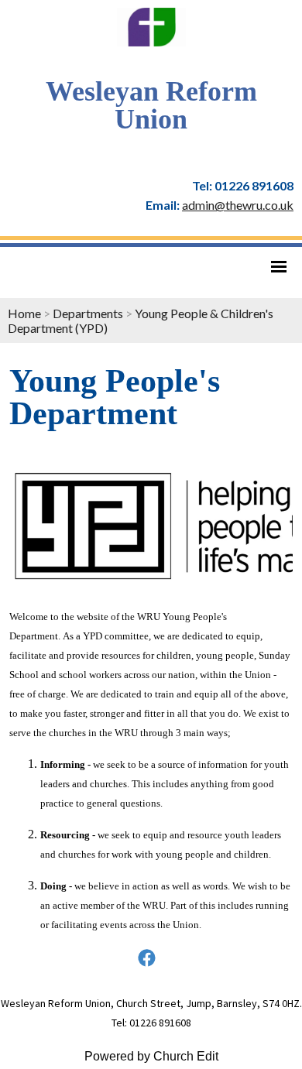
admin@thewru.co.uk (237, 204)
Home (24, 313)
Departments (88, 313)
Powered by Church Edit (151, 1056)
